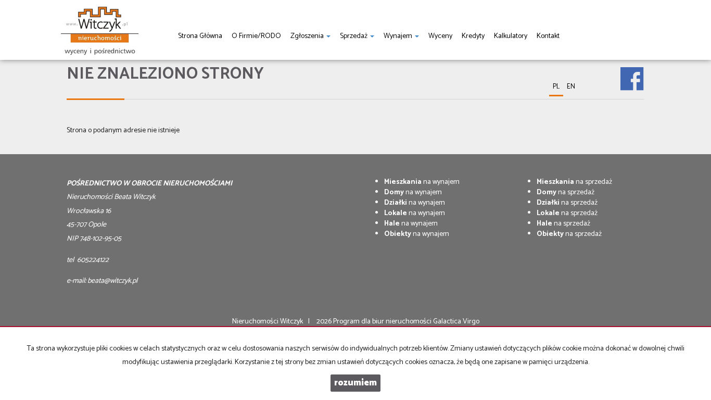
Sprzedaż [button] (354, 36)
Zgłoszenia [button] (307, 36)
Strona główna (200, 36)
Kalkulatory (510, 36)
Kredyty (473, 36)
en (571, 86)
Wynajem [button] (399, 36)
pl (556, 86)
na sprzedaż (574, 182)
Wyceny (440, 36)
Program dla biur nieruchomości (383, 322)
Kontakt (548, 36)
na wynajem (422, 182)
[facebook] (632, 71)
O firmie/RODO (256, 36)
